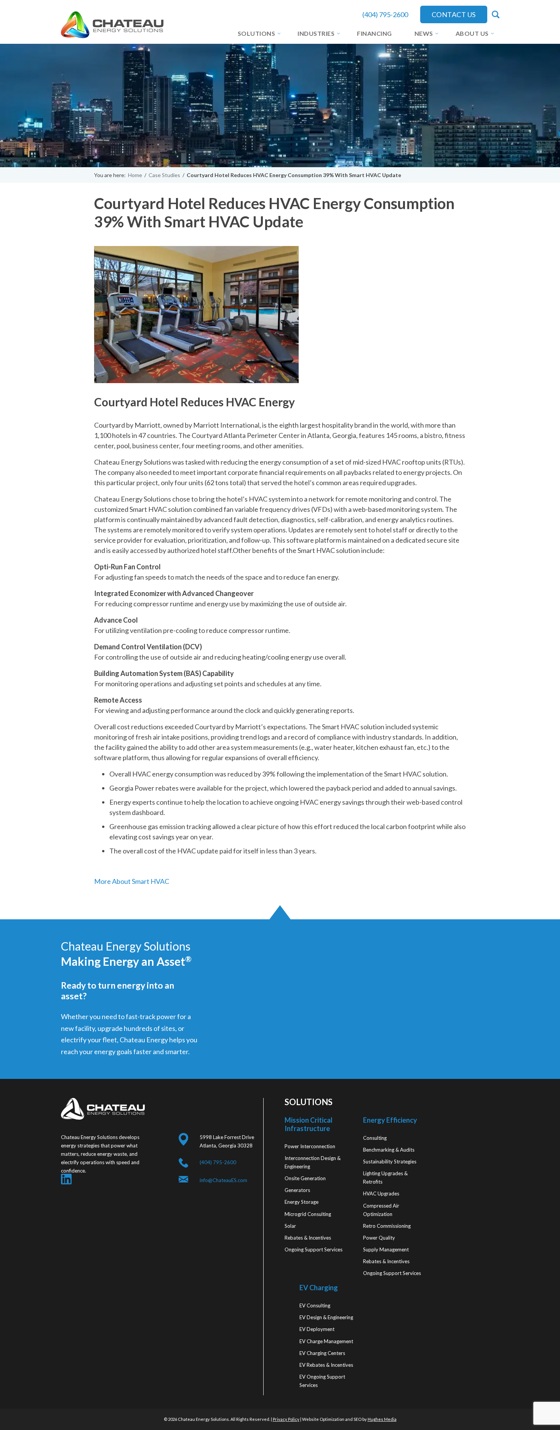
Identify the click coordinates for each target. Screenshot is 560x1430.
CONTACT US (454, 14)
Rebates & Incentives (308, 1237)
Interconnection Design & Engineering (313, 1162)
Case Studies (164, 175)
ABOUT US (472, 33)
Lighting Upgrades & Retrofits (385, 1177)
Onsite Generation (305, 1178)
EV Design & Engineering (326, 1317)
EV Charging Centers (322, 1353)
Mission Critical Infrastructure (309, 1124)
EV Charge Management (326, 1341)
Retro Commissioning (387, 1225)
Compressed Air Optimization (381, 1209)
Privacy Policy (286, 1419)
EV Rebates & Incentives (326, 1364)
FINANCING (374, 33)
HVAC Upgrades (381, 1193)
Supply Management (386, 1249)
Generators (297, 1190)
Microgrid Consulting (308, 1214)
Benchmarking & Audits (388, 1150)
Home (135, 175)
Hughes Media (382, 1419)
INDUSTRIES (316, 33)
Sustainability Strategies (389, 1161)
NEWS (423, 33)
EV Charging (318, 1287)
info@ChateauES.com (223, 1180)
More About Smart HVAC (131, 881)
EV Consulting (314, 1305)
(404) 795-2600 (385, 14)
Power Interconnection (310, 1146)
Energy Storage (301, 1202)
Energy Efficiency (390, 1120)
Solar (290, 1225)
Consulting (375, 1138)
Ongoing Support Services (313, 1249)
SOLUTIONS (256, 33)
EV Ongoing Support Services (322, 1380)
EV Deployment (316, 1329)
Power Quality (379, 1237)
